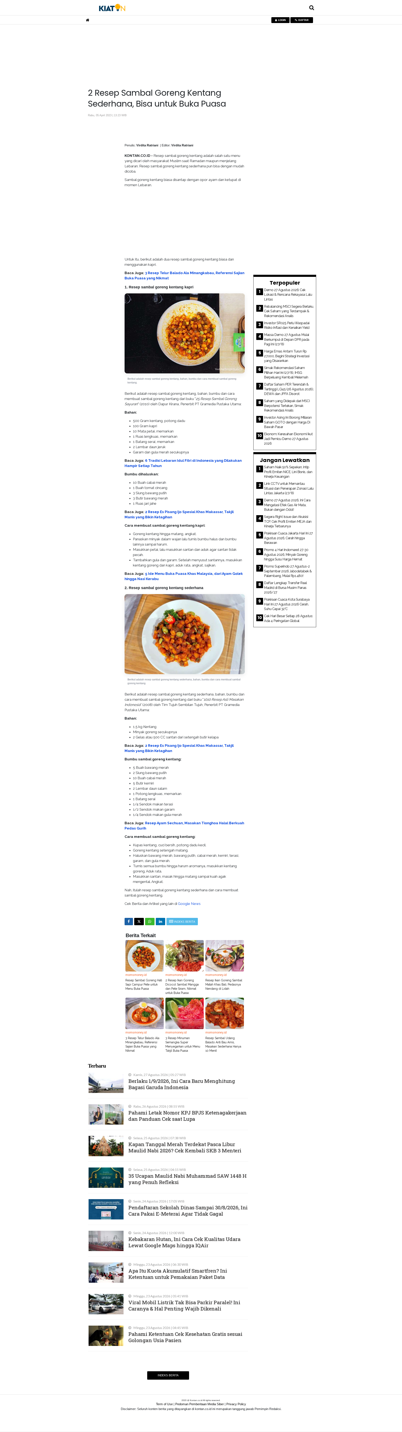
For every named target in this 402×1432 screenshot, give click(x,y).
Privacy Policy (236, 1404)
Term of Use (164, 1404)
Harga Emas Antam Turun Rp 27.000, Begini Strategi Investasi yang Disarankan (286, 356)
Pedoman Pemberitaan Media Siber (199, 1404)
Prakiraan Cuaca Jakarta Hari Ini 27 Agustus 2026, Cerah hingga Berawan (288, 538)
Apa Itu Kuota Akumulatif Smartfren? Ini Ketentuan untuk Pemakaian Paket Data (177, 1273)
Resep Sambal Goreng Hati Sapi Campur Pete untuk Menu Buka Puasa (143, 984)
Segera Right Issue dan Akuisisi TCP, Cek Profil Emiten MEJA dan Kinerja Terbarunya (288, 521)
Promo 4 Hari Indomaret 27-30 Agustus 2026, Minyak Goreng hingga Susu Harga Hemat (286, 554)
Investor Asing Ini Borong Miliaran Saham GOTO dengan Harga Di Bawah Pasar (288, 422)
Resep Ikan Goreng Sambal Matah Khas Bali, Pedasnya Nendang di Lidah (223, 984)
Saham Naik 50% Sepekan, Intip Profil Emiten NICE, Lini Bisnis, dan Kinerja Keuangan (288, 472)
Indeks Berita (168, 1375)
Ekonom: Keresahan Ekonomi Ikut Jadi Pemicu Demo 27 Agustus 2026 (288, 438)
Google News (189, 904)
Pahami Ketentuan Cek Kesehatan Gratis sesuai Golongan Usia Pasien (185, 1337)
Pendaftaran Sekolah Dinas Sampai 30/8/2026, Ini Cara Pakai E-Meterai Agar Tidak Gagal (188, 1210)
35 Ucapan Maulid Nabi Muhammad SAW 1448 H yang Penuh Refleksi (187, 1179)
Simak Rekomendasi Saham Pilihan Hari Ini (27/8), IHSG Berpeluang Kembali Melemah (286, 372)
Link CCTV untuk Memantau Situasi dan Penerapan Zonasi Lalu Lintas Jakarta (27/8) (289, 488)
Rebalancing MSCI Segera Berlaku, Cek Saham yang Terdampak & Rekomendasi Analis (289, 311)
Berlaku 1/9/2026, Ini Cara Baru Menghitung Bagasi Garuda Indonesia (181, 1084)
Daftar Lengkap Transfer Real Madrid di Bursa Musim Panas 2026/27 (285, 587)
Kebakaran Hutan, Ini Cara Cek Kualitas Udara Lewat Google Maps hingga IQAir (184, 1242)
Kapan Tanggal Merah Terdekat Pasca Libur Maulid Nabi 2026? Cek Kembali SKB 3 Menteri (184, 1147)
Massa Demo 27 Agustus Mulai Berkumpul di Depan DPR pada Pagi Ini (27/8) (286, 339)
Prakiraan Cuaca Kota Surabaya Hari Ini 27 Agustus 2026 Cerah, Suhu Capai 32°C (287, 604)
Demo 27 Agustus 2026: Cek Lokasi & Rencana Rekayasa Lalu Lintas (288, 294)
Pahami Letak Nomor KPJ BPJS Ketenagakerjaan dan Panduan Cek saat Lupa (187, 1115)
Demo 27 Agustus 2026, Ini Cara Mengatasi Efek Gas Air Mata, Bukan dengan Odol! (287, 505)
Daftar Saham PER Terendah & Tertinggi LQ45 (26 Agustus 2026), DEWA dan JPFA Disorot (289, 389)
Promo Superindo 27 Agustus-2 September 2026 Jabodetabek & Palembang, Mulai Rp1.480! (288, 571)
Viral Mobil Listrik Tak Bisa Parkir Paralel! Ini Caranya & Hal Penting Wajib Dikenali (184, 1305)
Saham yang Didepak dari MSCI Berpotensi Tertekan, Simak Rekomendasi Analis (287, 405)
